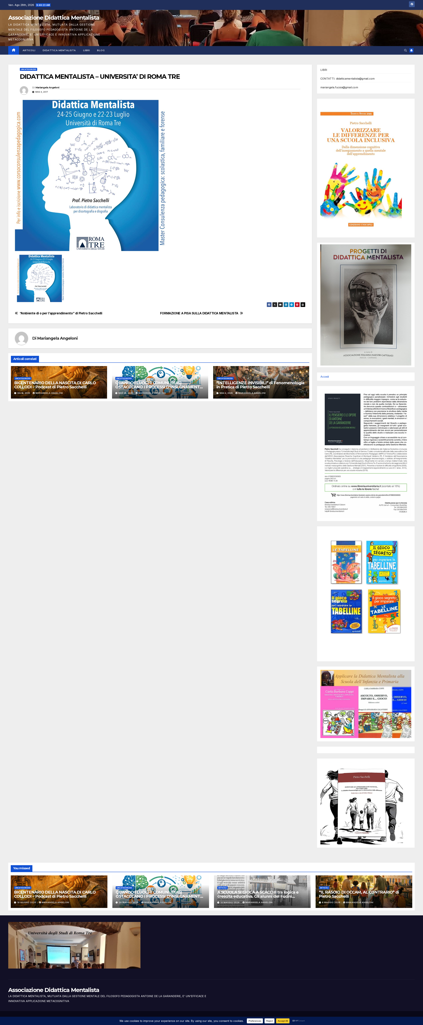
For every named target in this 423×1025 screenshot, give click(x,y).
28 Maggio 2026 (129, 902)
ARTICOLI (29, 50)
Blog (101, 50)
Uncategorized (28, 69)
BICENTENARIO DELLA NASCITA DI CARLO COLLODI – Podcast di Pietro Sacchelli (55, 384)
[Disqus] (160, 446)
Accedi (324, 376)
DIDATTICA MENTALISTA (59, 50)
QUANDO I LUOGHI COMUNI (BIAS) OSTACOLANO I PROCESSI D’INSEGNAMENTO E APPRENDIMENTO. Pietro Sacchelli (159, 386)
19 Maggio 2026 (230, 902)
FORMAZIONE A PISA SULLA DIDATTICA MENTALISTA (199, 313)
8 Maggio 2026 (331, 902)
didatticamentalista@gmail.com (355, 78)
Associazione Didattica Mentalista (53, 17)
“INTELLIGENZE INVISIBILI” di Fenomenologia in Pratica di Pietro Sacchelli (260, 384)
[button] (405, 50)
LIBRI (86, 50)
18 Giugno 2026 (27, 902)
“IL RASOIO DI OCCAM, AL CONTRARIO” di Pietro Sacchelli (359, 894)
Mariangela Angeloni (47, 87)
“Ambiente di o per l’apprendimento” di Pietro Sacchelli (61, 313)
